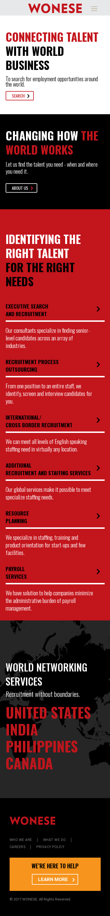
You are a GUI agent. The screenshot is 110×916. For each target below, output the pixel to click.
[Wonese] (55, 8)
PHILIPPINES (42, 746)
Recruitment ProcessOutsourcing (32, 365)
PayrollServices (16, 572)
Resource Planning (17, 517)
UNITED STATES (48, 712)
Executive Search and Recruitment (27, 310)
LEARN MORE (53, 879)
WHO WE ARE (21, 840)
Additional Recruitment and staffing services (48, 469)
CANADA (29, 762)
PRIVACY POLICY (50, 847)
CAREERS (18, 847)
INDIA (22, 729)
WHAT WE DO (54, 840)
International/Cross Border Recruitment (39, 421)
